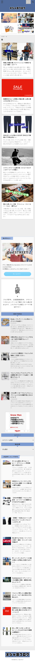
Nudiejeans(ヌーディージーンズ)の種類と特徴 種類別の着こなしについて (22, 580)
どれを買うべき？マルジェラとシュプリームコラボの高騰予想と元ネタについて (22, 395)
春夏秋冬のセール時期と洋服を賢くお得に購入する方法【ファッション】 (22, 610)
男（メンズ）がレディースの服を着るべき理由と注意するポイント (22, 560)
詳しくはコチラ (17, 274)
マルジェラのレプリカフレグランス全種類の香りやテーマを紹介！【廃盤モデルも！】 (22, 375)
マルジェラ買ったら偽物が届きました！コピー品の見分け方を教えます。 (22, 595)
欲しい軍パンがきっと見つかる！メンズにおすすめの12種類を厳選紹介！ (22, 630)
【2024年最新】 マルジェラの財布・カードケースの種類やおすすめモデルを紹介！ (22, 500)
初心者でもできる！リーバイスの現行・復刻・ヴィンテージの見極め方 (22, 540)
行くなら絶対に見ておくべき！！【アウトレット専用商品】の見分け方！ (21, 463)
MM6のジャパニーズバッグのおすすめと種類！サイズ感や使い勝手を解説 (22, 483)
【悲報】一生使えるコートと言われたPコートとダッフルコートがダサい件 (22, 520)
